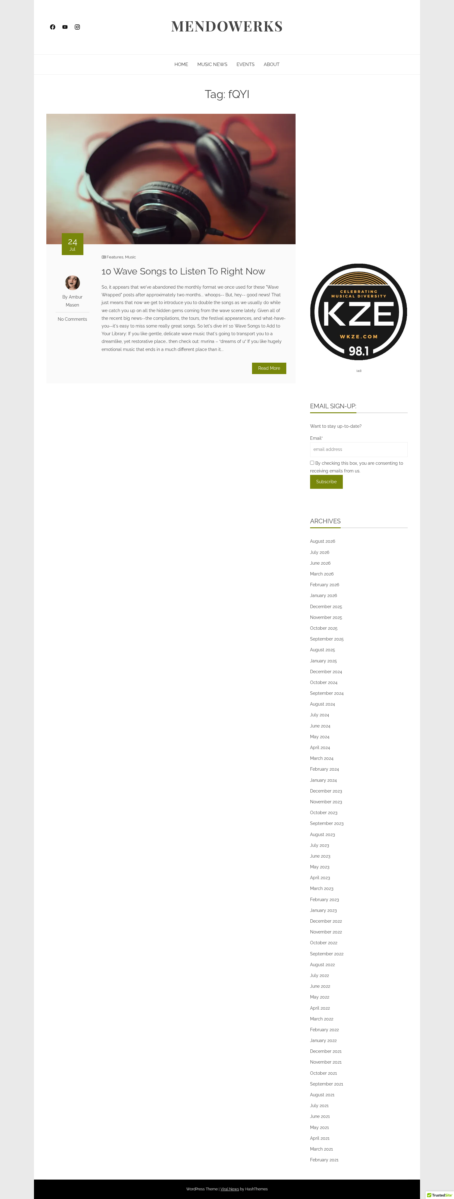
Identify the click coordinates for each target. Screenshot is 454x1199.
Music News (212, 64)
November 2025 (326, 617)
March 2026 (322, 573)
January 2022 (323, 1040)
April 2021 (320, 1138)
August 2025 (322, 649)
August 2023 (322, 834)
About (272, 64)
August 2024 (322, 704)
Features (115, 257)
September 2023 (326, 823)
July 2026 (319, 552)
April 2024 (320, 747)
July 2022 (319, 975)
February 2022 (324, 1029)
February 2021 (324, 1159)
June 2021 (320, 1116)
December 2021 (326, 1051)
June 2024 (320, 725)
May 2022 (319, 997)
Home (181, 64)
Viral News (230, 1189)
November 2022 (326, 931)
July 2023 (319, 845)
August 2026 (322, 541)
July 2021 (319, 1105)
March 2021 (321, 1149)
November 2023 (326, 801)
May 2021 (319, 1127)
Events (245, 64)
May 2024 (320, 736)
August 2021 (322, 1094)
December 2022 (326, 921)
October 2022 (323, 942)
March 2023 (321, 888)
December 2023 (326, 791)
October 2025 (324, 628)
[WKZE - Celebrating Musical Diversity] (359, 311)
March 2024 (322, 758)
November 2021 (326, 1062)
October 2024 (324, 682)
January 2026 (323, 595)
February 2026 (324, 584)
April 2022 (320, 1008)
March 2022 (321, 1018)
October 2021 (323, 1073)
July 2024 (319, 714)
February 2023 (324, 899)
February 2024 (324, 769)
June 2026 (320, 563)
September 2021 (326, 1084)
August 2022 (322, 964)
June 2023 (320, 856)
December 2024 (326, 671)
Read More (269, 368)
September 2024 (327, 693)
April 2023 (320, 877)
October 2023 (323, 812)
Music (130, 257)
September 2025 (327, 639)
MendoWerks (227, 25)
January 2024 (323, 780)
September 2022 (326, 953)
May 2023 (319, 866)
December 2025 (326, 606)
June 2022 (320, 986)
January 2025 (323, 660)
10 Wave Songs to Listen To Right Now (183, 271)
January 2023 (323, 910)
